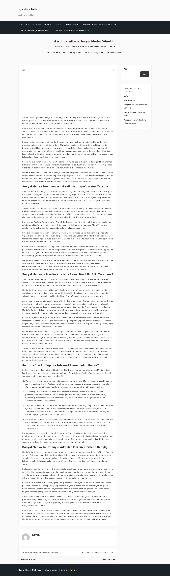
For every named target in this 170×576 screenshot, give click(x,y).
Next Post (107, 559)
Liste (58, 24)
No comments (116, 52)
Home (57, 46)
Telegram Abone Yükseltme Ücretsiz (99, 24)
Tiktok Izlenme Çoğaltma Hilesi (35, 30)
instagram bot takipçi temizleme (36, 24)
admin (78, 52)
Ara (125, 69)
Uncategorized (69, 46)
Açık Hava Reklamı (29, 9)
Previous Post (30, 559)
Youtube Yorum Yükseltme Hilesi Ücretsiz (73, 30)
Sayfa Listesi (72, 24)
